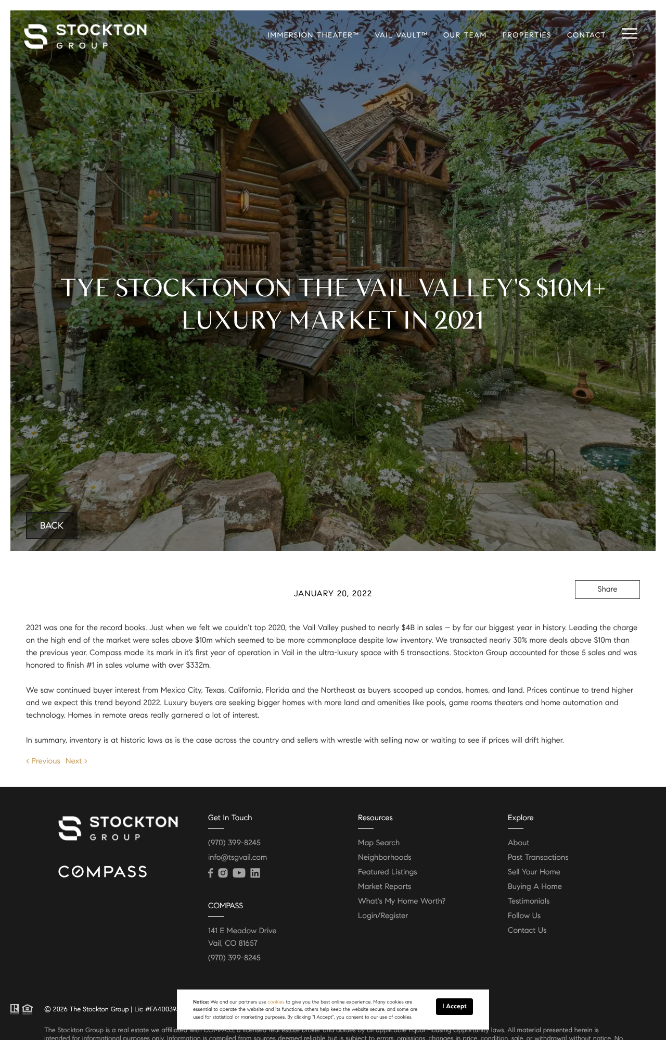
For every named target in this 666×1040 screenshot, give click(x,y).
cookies (275, 1002)
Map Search (379, 843)
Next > (76, 761)
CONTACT (586, 35)
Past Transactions (538, 857)
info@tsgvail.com (237, 857)
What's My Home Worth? (401, 901)
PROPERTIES (527, 35)
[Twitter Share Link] (607, 618)
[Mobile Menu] (630, 33)
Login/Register (383, 916)
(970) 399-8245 (234, 843)
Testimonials (528, 901)
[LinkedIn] (255, 873)
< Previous (43, 761)
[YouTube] (239, 873)
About (518, 843)
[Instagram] (222, 873)
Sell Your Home (534, 872)
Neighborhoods (385, 857)
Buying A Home (535, 887)
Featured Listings (387, 872)
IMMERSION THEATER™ (313, 35)
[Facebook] (210, 873)
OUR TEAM (465, 35)
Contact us (527, 930)
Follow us (524, 916)
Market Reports (385, 887)
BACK (51, 525)
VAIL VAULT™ (401, 35)
